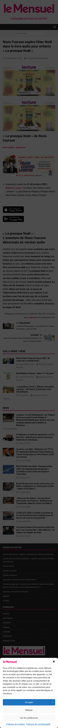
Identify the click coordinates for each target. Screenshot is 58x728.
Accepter (29, 702)
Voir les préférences (29, 718)
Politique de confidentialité (38, 724)
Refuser (29, 710)
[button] (53, 661)
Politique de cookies (15, 724)
